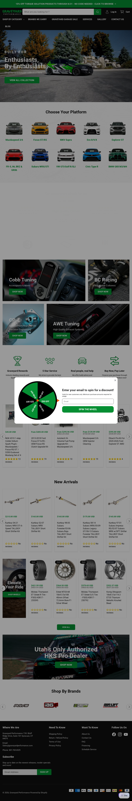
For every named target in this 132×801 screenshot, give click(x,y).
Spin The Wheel (88, 409)
